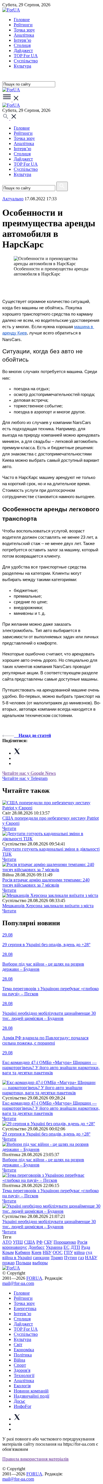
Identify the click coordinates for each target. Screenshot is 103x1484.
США (29, 1242)
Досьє (19, 1401)
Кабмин (22, 1252)
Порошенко (65, 1242)
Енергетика (25, 1308)
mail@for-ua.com (18, 1283)
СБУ (48, 1242)
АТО (7, 1242)
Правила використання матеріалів (35, 1459)
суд (89, 1252)
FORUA (34, 1278)
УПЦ (18, 1242)
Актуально (12, 198)
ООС (58, 1252)
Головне (22, 19)
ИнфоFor (22, 1406)
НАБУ (91, 1257)
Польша (23, 1262)
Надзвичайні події (31, 1396)
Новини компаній (31, 1390)
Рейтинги (23, 24)
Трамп (57, 1257)
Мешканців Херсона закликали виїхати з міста (48, 905)
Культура (22, 66)
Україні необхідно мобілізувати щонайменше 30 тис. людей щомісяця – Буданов (49, 1224)
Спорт (20, 1365)
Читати (9, 828)
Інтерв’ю (22, 40)
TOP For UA (26, 55)
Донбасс (36, 1247)
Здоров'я (22, 1370)
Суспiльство (26, 60)
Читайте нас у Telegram (24, 778)
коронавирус (14, 1247)
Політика (23, 1354)
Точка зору (24, 29)
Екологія (22, 1385)
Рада (85, 1247)
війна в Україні (17, 1257)
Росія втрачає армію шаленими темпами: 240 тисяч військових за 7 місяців (46, 882)
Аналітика (24, 35)
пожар (8, 1262)
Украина (54, 1247)
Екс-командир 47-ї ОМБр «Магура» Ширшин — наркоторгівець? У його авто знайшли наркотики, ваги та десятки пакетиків (51, 1108)
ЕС (67, 1247)
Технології (24, 1375)
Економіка (24, 1349)
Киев (36, 1252)
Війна (19, 1360)
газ (81, 1257)
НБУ (47, 1252)
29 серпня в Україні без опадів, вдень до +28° (46, 1134)
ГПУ (68, 1252)
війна (79, 1252)
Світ (18, 1344)
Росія (82, 1242)
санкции (41, 1257)
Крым (8, 1252)
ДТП (75, 1247)
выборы (40, 1262)
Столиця (22, 45)
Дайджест (23, 50)
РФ (39, 1242)
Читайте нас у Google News (29, 773)
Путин (70, 1257)
